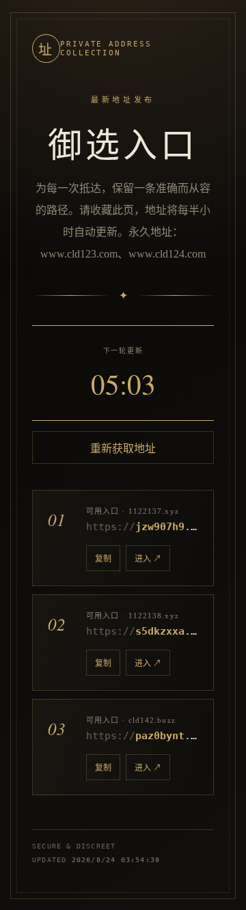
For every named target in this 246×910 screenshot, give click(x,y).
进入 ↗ (148, 559)
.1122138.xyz (142, 631)
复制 (103, 559)
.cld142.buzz (142, 736)
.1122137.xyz (142, 527)
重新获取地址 (123, 448)
